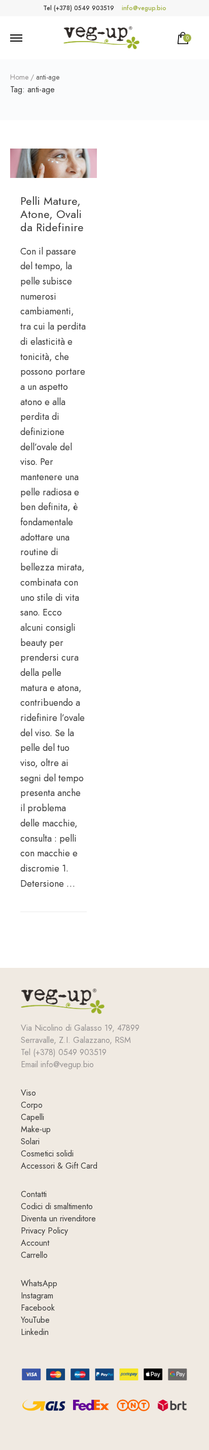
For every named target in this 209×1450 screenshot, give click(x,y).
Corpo (32, 1105)
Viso (28, 1093)
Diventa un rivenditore (58, 1218)
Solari (30, 1141)
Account (35, 1243)
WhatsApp (39, 1283)
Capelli (32, 1117)
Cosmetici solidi (47, 1153)
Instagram (37, 1295)
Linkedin (35, 1332)
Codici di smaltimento (57, 1206)
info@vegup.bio (144, 8)
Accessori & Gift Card (59, 1166)
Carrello (34, 1255)
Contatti (34, 1194)
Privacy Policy (44, 1231)
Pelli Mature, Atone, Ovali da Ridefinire (52, 214)
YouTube (35, 1320)
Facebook (38, 1308)
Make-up (36, 1129)
